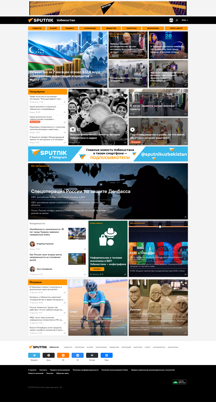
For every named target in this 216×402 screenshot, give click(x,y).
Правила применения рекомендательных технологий (153, 370)
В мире (90, 347)
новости (68, 347)
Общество (114, 347)
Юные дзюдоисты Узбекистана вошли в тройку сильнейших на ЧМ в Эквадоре (97, 328)
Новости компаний (35, 373)
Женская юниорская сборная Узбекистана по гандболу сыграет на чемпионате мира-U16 (97, 322)
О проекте (32, 370)
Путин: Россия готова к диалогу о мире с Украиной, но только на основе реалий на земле (68, 211)
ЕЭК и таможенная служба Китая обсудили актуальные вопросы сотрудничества (156, 258)
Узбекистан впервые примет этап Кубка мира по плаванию (94, 316)
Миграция (126, 347)
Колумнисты (159, 347)
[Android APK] (179, 382)
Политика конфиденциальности (85, 370)
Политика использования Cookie (115, 370)
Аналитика (173, 347)
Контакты (43, 370)
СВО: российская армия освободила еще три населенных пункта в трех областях (68, 204)
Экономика (101, 347)
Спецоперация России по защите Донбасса (124, 35)
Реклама (49, 373)
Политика (79, 347)
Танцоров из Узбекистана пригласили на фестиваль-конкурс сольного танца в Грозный (154, 315)
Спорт (98, 307)
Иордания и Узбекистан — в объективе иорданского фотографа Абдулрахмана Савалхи (156, 328)
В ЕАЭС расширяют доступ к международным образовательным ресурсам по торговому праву (156, 265)
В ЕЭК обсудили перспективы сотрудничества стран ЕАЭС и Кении (157, 271)
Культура (135, 309)
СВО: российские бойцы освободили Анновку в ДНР (58, 197)
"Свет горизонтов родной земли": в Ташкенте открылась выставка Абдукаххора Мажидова (157, 322)
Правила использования (60, 370)
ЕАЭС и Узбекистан (158, 249)
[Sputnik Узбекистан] (42, 23)
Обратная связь (62, 373)
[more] (105, 85)
